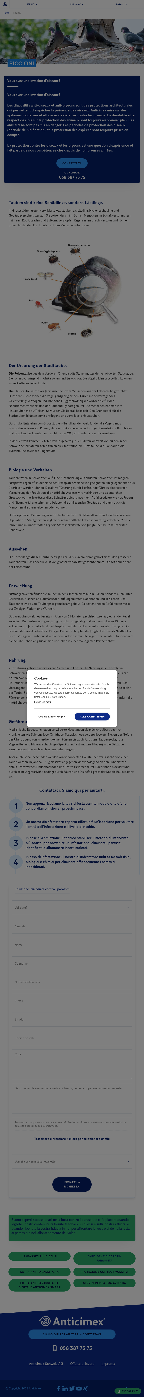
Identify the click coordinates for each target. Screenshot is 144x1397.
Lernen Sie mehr (42, 702)
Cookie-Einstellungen (51, 716)
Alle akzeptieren (92, 716)
